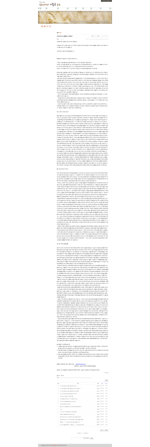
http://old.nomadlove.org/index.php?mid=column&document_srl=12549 (97, 39)
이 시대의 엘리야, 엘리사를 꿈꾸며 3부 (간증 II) (70, 388)
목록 (106, 380)
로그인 (104, 0)
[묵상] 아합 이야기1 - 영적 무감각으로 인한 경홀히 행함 (71, 419)
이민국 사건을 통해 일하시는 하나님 (67, 401)
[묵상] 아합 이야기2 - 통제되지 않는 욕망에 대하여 (70, 417)
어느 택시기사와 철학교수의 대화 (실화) (68, 411)
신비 (61, 409)
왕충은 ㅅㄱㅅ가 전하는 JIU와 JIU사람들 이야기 (70, 422)
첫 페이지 (79, 433)
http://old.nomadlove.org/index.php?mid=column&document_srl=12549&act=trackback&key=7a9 (75, 377)
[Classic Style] (103, 33)
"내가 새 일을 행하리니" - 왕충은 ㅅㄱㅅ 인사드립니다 (71, 424)
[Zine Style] (105, 33)
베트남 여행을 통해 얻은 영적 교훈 (67, 414)
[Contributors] (104, 438)
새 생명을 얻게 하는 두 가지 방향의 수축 (68, 398)
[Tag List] (106, 438)
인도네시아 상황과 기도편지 (64, 36)
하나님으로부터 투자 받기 (65, 404)
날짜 (102, 383)
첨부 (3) (62, 375)
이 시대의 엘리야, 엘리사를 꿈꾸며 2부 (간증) (69, 391)
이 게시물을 (106, 372)
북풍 (58, 39)
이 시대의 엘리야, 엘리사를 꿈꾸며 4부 (68, 386)
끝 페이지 (86, 433)
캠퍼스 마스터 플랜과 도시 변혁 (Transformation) (70, 406)
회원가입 (108, 0)
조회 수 (106, 383)
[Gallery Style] (107, 33)
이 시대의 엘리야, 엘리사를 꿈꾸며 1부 (68, 393)
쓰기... (102, 430)
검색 (92, 438)
